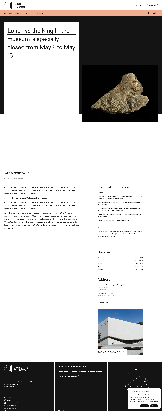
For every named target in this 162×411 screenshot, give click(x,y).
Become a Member (13, 403)
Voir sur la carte (104, 302)
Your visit (30, 13)
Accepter (144, 405)
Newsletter (152, 5)
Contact (9, 400)
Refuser (154, 405)
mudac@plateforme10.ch (106, 295)
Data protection (12, 408)
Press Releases (12, 405)
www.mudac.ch (103, 297)
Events (40, 13)
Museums (8, 13)
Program (19, 13)
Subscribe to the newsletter (68, 376)
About (9, 397)
